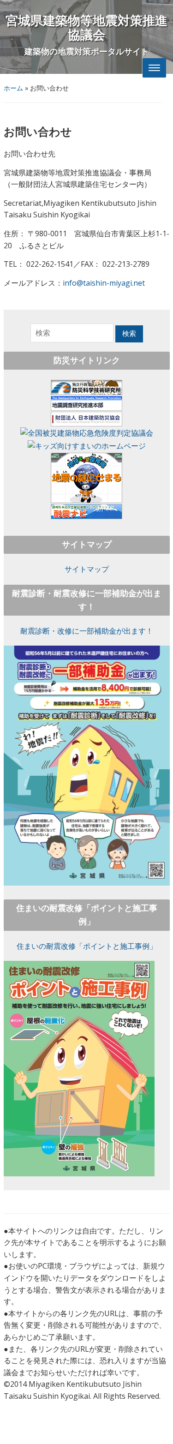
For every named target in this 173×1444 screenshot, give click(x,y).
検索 (129, 334)
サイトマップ (87, 569)
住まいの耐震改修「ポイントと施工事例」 (87, 946)
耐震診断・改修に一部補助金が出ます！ (86, 631)
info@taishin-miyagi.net (104, 283)
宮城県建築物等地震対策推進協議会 (86, 27)
